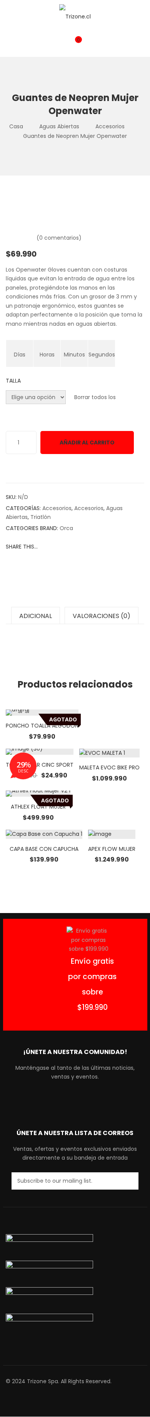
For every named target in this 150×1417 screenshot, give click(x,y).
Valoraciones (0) (101, 616)
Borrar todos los (95, 397)
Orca (66, 528)
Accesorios (110, 126)
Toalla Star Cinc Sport (39, 765)
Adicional (35, 616)
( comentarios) (59, 238)
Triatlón (40, 517)
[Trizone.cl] (75, 16)
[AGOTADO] (42, 712)
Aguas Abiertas (59, 126)
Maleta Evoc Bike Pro (109, 767)
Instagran (81, 1100)
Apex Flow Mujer (111, 849)
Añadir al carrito (87, 442)
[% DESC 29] (39, 752)
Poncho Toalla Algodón (42, 725)
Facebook (53, 1100)
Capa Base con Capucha (44, 849)
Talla (13, 380)
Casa (16, 126)
